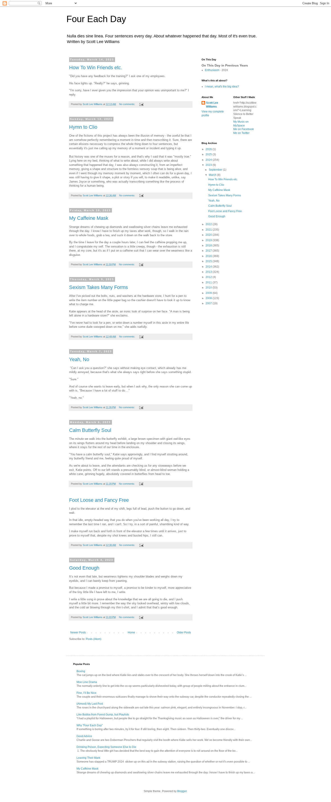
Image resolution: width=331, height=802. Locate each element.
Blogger (182, 791)
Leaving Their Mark (88, 757)
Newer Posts (78, 632)
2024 (209, 159)
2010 (209, 287)
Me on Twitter (241, 133)
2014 (209, 266)
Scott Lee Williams (212, 104)
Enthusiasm (212, 70)
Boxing (81, 671)
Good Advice (84, 736)
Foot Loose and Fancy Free (99, 500)
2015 (209, 261)
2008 (209, 298)
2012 (209, 277)
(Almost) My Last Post (90, 703)
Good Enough (84, 568)
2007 (209, 303)
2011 (209, 282)
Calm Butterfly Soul (90, 430)
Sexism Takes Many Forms (98, 287)
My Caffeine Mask (88, 218)
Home (131, 632)
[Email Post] (141, 104)
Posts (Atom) (93, 639)
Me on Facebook (243, 129)
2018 (209, 245)
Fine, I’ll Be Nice (86, 692)
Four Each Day (96, 19)
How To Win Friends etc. (95, 67)
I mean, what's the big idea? (222, 86)
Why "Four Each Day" (90, 725)
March (213, 174)
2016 (209, 256)
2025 (209, 154)
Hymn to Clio (83, 127)
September (216, 169)
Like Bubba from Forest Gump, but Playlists (103, 714)
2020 (209, 234)
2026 (209, 149)
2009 (209, 293)
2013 (209, 271)
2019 (209, 240)
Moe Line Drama (87, 682)
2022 (209, 224)
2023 (209, 165)
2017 (209, 250)
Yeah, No (79, 359)
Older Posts (184, 632)
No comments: (127, 104)
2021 (209, 229)
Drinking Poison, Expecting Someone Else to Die (106, 747)
